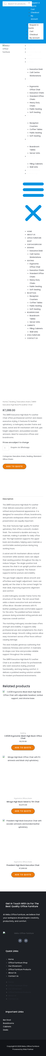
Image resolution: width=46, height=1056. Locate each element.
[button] (33, 202)
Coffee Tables (36, 129)
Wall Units (34, 167)
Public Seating (36, 109)
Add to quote (14, 466)
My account (35, 38)
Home (29, 45)
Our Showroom (34, 58)
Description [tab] (8, 499)
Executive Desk (36, 69)
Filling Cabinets (36, 164)
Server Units (35, 153)
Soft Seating (35, 112)
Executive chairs (23, 402)
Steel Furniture (33, 170)
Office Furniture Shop (17, 962)
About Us (31, 49)
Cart (31, 31)
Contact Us (32, 173)
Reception (31, 115)
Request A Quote (33, 26)
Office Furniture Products (19, 969)
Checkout (34, 34)
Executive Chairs (37, 93)
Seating (12, 402)
